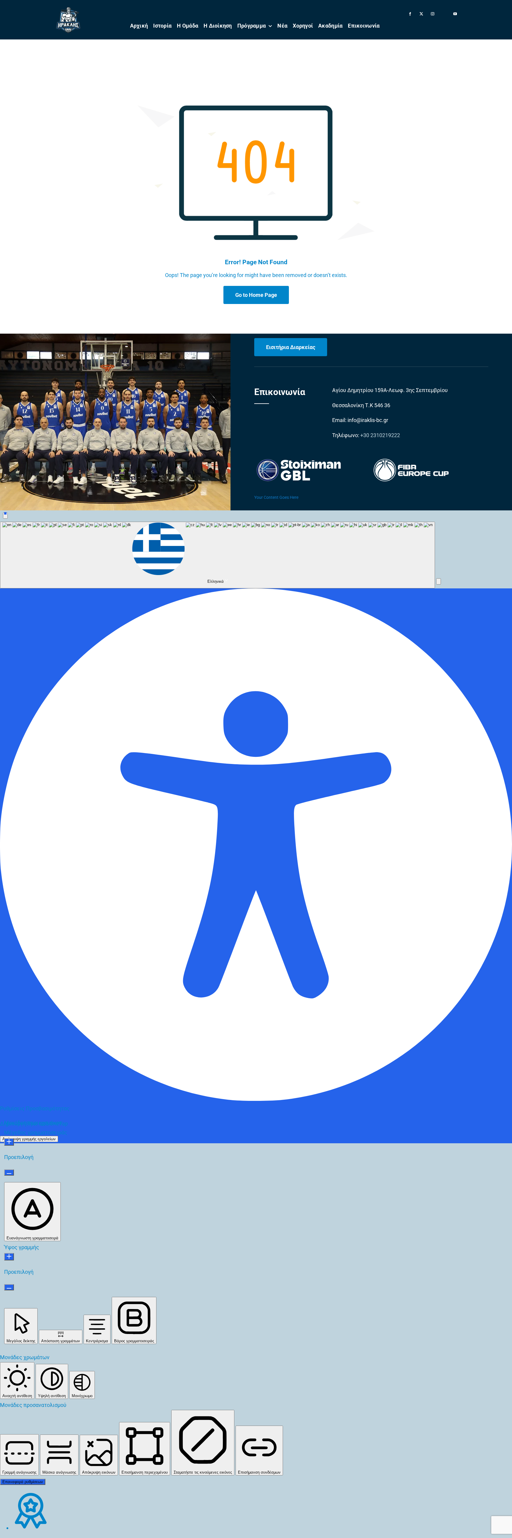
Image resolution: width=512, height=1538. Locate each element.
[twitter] (421, 14)
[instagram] (432, 14)
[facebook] (410, 14)
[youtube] (455, 14)
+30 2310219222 (380, 435)
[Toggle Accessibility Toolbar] (5, 515)
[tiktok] (444, 11)
